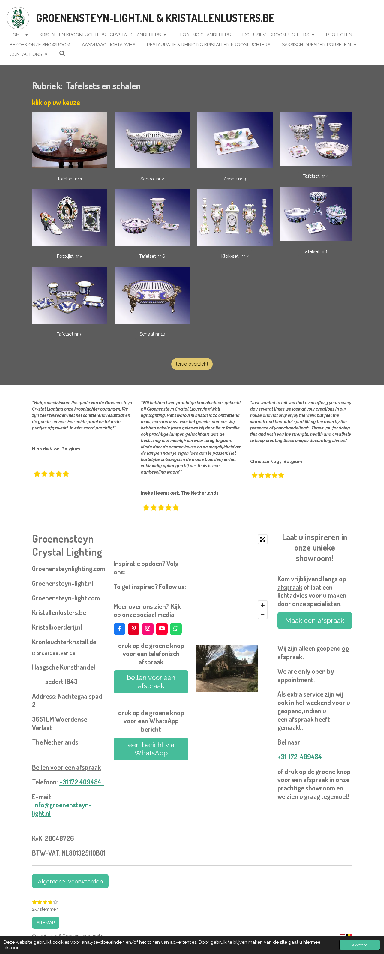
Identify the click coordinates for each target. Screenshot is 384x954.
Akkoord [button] (360, 945)
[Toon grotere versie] (227, 668)
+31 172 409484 (81, 782)
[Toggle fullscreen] (262, 539)
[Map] (233, 577)
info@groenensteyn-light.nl (62, 808)
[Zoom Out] (262, 614)
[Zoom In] (262, 605)
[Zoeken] (62, 54)
